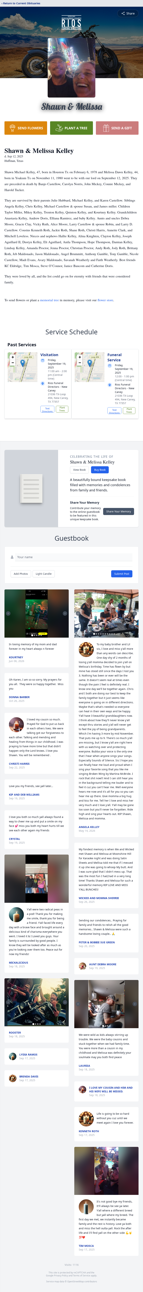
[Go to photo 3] (36, 635)
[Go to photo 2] (34, 635)
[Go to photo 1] (32, 635)
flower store (105, 300)
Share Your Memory (118, 511)
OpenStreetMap (75, 1281)
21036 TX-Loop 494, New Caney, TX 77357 (58, 397)
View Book (79, 469)
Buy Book (100, 469)
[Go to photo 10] (114, 634)
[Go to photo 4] (39, 635)
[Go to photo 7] (107, 634)
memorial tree (49, 300)
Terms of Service (81, 1275)
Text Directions (47, 409)
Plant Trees (62, 409)
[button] (22, 363)
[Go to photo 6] (105, 634)
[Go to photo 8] (109, 634)
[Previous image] (8, 613)
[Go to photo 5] (41, 635)
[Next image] (65, 613)
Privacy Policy (61, 1275)
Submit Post (121, 573)
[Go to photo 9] (112, 634)
